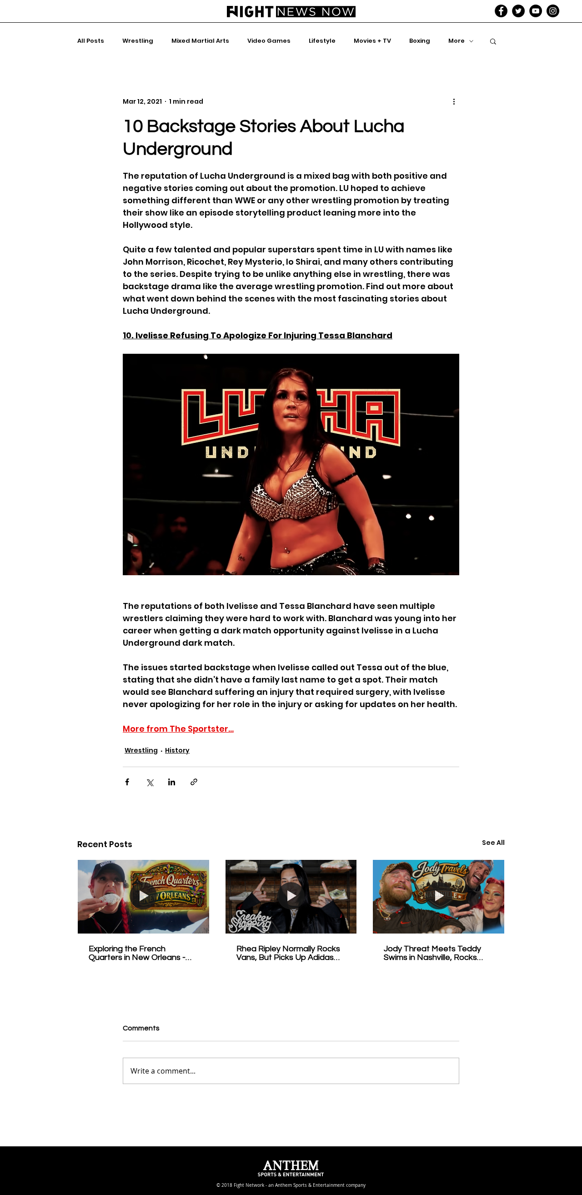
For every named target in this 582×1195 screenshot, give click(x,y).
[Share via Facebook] (127, 782)
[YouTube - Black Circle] (535, 11)
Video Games (269, 41)
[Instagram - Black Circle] (553, 11)
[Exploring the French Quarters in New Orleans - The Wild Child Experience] (143, 897)
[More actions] (453, 101)
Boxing (419, 41)
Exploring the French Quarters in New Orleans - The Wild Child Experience (137, 953)
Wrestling (137, 41)
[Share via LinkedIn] (171, 782)
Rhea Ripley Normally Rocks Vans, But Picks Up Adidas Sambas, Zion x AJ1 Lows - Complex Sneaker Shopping (288, 953)
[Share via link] (194, 782)
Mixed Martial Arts (200, 41)
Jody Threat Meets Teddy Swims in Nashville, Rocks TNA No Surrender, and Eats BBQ (437, 953)
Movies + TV (372, 41)
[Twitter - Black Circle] (518, 11)
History (177, 750)
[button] (493, 41)
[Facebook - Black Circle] (501, 11)
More (456, 41)
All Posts (90, 41)
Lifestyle (322, 41)
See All (493, 842)
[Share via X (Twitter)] (149, 782)
